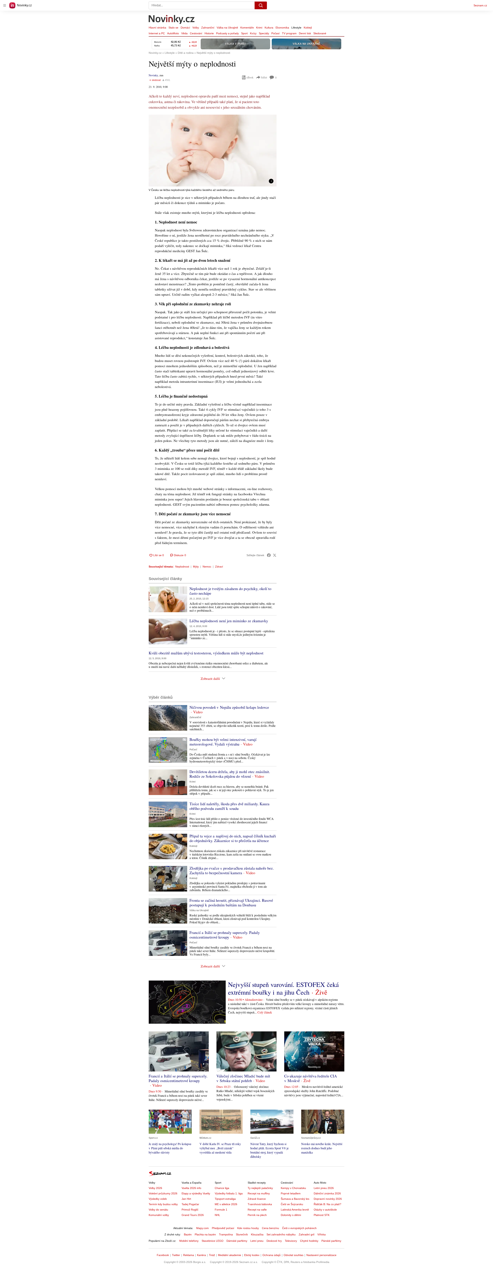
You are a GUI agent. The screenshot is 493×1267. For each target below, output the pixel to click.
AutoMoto (173, 33)
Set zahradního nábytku (281, 1234)
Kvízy (253, 33)
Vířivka (321, 1234)
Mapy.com (202, 1228)
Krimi (259, 27)
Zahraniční (207, 27)
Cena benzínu (270, 1228)
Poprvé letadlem (291, 1193)
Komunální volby (159, 1215)
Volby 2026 (155, 1188)
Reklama (188, 1255)
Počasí (275, 33)
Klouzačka (257, 1234)
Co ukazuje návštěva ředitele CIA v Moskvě (310, 1078)
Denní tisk (305, 33)
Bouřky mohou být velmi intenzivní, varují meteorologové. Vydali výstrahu (223, 742)
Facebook (163, 1255)
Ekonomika (282, 27)
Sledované (319, 33)
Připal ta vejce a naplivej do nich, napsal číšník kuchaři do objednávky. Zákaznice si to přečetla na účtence (232, 838)
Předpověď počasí (223, 1228)
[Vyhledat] (261, 5)
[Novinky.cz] (172, 20)
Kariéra (201, 1255)
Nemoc (207, 566)
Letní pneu (256, 1240)
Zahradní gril (306, 1234)
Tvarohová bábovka (260, 1204)
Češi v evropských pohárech (299, 1228)
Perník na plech (257, 1215)
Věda (184, 33)
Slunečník (242, 1234)
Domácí (185, 27)
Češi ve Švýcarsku (292, 1204)
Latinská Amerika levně (295, 1209)
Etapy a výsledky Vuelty (196, 1193)
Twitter (176, 1255)
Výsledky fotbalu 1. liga (229, 1193)
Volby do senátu (158, 1209)
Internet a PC (157, 33)
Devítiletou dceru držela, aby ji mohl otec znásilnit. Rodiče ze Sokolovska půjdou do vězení (229, 774)
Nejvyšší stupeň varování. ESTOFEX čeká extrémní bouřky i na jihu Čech (283, 988)
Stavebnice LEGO (212, 1240)
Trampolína (226, 1234)
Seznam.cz (480, 5)
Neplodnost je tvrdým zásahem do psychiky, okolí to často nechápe (230, 591)
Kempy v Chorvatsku (293, 1188)
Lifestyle (296, 27)
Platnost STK (322, 1215)
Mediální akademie (229, 1255)
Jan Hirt (186, 1198)
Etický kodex (251, 1255)
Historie (209, 33)
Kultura (269, 27)
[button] (213, 150)
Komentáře (247, 27)
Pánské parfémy (331, 1240)
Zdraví (219, 566)
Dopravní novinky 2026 (328, 1198)
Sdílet (264, 77)
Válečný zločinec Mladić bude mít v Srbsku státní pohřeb (243, 1078)
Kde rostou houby (248, 1228)
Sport (244, 33)
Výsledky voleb (158, 1198)
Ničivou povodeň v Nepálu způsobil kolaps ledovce (229, 707)
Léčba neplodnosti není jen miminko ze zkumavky (228, 620)
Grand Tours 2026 (193, 1215)
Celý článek (264, 1012)
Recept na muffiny (259, 1193)
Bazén (188, 1234)
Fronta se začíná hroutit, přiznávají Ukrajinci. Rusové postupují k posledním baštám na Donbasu (231, 903)
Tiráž (212, 1255)
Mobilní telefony (189, 1240)
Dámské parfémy (236, 1240)
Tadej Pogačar (190, 1204)
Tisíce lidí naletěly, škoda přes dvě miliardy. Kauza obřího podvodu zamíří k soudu (229, 806)
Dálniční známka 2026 (327, 1193)
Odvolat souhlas (293, 1255)
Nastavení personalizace (321, 1255)
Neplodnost (182, 566)
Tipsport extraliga (225, 1198)
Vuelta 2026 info (191, 1188)
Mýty (196, 566)
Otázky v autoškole (325, 1209)
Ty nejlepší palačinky (260, 1188)
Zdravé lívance (257, 1198)
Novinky (153, 75)
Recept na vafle (257, 1209)
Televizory (291, 1240)
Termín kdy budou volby (163, 1204)
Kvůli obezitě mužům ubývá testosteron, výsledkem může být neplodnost (206, 653)
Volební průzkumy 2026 (163, 1193)
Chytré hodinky (309, 1240)
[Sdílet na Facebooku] (269, 555)
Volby (195, 27)
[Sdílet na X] (275, 555)
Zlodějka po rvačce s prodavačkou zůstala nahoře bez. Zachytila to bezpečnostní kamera (231, 870)
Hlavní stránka (157, 27)
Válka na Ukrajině (227, 27)
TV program (289, 33)
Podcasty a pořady (227, 33)
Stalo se (173, 27)
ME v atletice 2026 (226, 1204)
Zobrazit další (210, 678)
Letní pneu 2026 (324, 1188)
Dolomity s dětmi (291, 1215)
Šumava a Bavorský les (295, 1198)
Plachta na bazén (205, 1234)
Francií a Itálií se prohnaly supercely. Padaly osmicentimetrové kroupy (224, 935)
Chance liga (222, 1188)
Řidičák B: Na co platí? (327, 1204)
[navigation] (5, 5)
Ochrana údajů (271, 1255)
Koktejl (308, 27)
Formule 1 (221, 1209)
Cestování (196, 33)
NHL (217, 1215)
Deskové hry (274, 1240)
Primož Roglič (190, 1209)
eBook (249, 77)
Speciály (264, 33)
